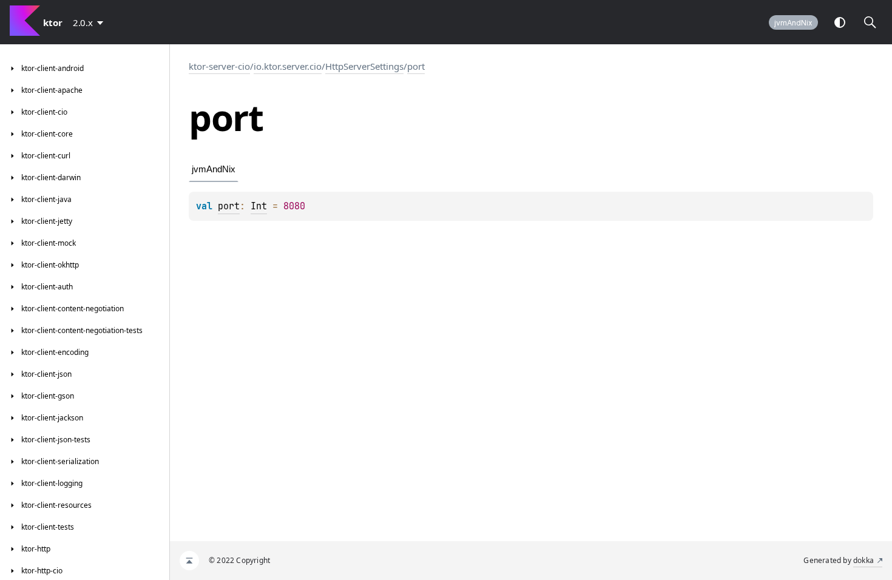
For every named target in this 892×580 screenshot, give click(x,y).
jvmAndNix (793, 22)
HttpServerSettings (364, 66)
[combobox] (90, 22)
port (416, 66)
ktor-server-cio (219, 66)
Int (259, 206)
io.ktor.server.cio (288, 66)
